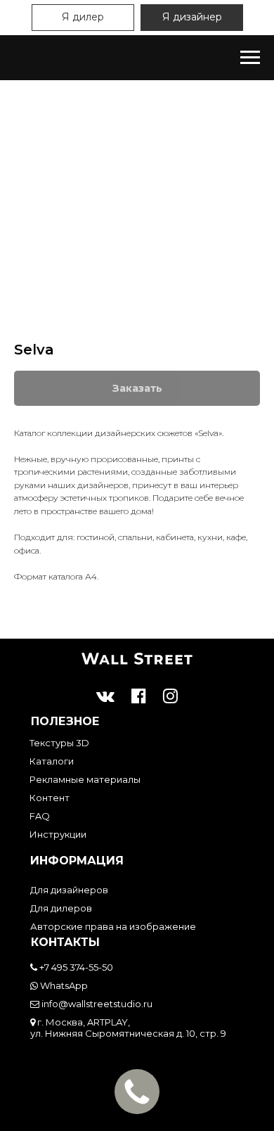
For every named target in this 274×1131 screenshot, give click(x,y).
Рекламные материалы (85, 779)
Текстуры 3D (59, 742)
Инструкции (58, 834)
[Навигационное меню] (250, 58)
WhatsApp (63, 985)
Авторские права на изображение (113, 926)
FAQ (40, 816)
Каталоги (52, 761)
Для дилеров (61, 908)
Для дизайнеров (69, 889)
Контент (50, 797)
